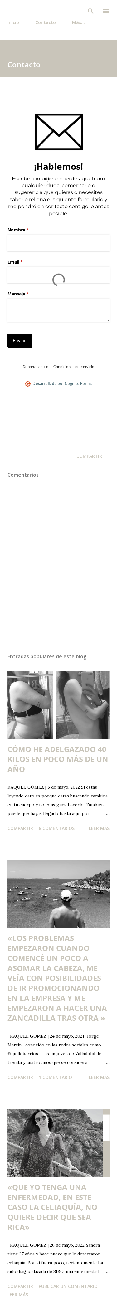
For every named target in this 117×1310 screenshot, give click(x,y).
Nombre (28, 230)
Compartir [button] (89, 456)
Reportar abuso (35, 366)
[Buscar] (91, 11)
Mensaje (28, 294)
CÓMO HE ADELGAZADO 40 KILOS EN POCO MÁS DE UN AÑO (57, 759)
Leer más (99, 828)
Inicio (13, 22)
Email (25, 262)
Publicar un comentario (68, 1286)
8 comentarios (57, 828)
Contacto (45, 22)
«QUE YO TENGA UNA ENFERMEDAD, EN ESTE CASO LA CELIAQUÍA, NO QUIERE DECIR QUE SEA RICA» (52, 1207)
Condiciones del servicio (73, 366)
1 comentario (55, 1077)
